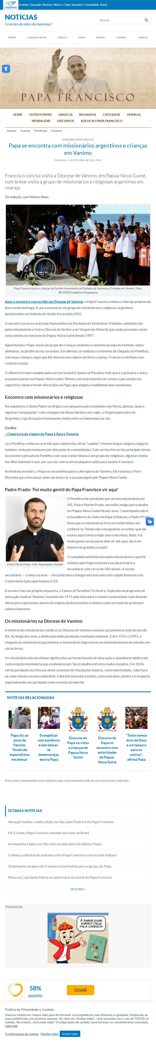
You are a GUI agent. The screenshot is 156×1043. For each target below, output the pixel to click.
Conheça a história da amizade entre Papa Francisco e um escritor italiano (62, 855)
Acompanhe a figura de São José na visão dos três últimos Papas (55, 844)
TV (13, 14)
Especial (25, 130)
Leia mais (11, 1026)
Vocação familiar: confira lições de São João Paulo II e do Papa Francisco (61, 822)
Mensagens (41, 121)
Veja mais (78, 889)
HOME (12, 37)
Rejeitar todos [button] (50, 1034)
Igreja (62, 37)
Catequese (111, 114)
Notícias (11, 130)
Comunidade (91, 4)
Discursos (65, 121)
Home (18, 114)
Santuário (77, 4)
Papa (81, 37)
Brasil (100, 37)
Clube (66, 4)
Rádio (22, 14)
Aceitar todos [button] (70, 1034)
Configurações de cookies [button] (22, 1034)
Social (103, 4)
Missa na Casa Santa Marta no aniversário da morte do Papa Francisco (60, 877)
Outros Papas (40, 114)
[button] (6, 69)
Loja (32, 14)
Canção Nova (36, 37)
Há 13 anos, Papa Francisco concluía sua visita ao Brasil (48, 833)
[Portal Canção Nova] (10, 5)
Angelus (65, 114)
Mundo (122, 37)
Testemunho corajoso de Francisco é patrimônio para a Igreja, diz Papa (59, 866)
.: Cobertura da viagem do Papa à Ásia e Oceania (42, 434)
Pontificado (40, 130)
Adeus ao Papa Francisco (101, 121)
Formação (35, 4)
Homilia (134, 114)
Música (58, 4)
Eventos (23, 4)
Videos (143, 37)
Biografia (87, 114)
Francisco (56, 130)
